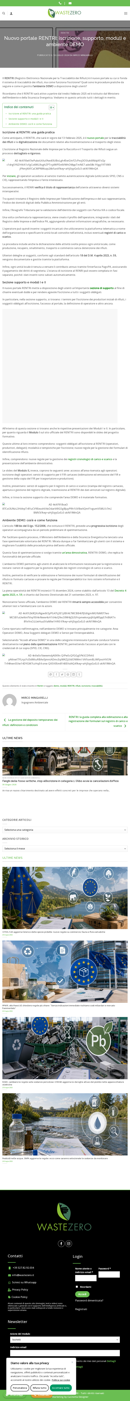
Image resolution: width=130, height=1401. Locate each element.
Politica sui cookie (61, 1379)
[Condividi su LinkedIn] (73, 674)
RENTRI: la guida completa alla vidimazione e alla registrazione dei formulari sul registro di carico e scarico (98, 721)
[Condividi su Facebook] (56, 674)
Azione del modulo (20, 1333)
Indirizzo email (18, 1347)
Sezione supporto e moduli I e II (26, 118)
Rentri (65, 33)
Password (109, 1268)
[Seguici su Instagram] (68, 1243)
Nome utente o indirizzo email (86, 1270)
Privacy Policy (19, 1289)
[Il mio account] (11, 13)
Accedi (82, 1294)
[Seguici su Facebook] (61, 1243)
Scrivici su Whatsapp (23, 1282)
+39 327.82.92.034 (22, 1267)
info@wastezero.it (22, 1275)
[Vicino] (72, 1362)
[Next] (123, 769)
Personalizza (20, 1387)
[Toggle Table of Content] (50, 107)
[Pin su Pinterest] (68, 674)
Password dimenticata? (89, 1300)
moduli (63, 685)
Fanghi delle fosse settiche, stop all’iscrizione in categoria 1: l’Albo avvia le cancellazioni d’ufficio (60, 781)
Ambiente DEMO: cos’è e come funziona (30, 123)
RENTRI (71, 685)
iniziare (11, 176)
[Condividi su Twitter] (62, 674)
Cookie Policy (19, 1297)
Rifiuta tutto (39, 1387)
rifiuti (78, 685)
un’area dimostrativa (74, 552)
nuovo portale (95, 138)
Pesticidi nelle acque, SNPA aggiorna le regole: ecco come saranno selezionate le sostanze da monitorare (55, 1158)
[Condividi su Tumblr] (79, 674)
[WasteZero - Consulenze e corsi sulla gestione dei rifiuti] (65, 13)
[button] (3, 13)
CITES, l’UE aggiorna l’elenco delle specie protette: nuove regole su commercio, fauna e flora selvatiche (53, 932)
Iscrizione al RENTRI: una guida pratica (30, 113)
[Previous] (7, 769)
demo (56, 685)
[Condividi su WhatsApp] (50, 674)
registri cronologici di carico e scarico (90, 459)
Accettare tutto (60, 1387)
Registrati (81, 1309)
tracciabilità (97, 685)
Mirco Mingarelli (83, 55)
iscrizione (86, 685)
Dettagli (111, 1361)
